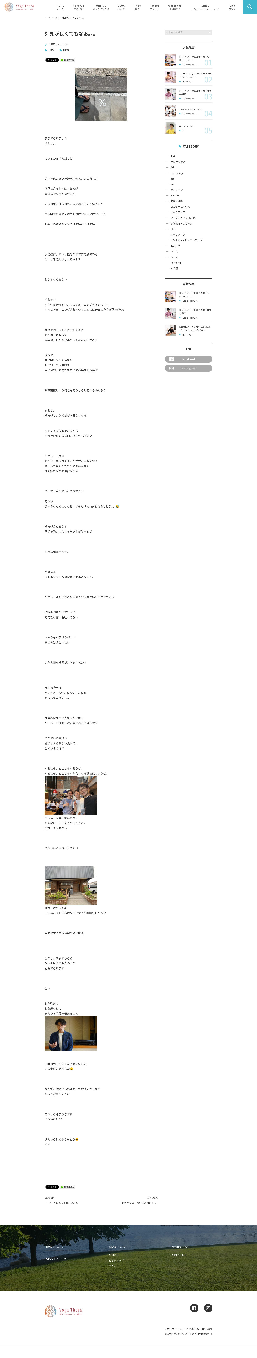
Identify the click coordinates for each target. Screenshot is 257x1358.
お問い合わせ (179, 1255)
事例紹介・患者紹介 (181, 223)
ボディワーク (177, 234)
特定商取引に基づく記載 (200, 1328)
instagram (189, 368)
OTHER (181, 1247)
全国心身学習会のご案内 (190, 109)
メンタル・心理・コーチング (186, 240)
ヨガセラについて (190, 65)
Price (137, 7)
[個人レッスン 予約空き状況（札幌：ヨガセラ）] (170, 60)
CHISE (205, 7)
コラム (51, 49)
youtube (175, 195)
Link (232, 7)
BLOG (121, 7)
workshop (175, 7)
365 (183, 131)
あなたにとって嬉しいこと (63, 1202)
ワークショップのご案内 (183, 218)
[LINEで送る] (67, 59)
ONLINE (101, 7)
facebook (188, 359)
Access (154, 7)
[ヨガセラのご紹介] (170, 128)
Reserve (78, 7)
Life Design (177, 173)
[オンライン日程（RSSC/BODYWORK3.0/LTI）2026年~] (170, 77)
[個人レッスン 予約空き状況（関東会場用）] (170, 94)
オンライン (187, 82)
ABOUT (56, 1258)
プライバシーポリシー (175, 1328)
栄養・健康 (176, 201)
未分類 (174, 268)
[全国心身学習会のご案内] (170, 111)
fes (172, 184)
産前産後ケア (177, 162)
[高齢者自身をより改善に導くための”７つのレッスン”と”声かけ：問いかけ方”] (170, 330)
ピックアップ (177, 212)
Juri (172, 156)
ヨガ (172, 229)
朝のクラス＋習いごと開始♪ (138, 1202)
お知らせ (175, 246)
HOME (60, 7)
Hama (66, 49)
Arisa (173, 167)
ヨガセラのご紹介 (187, 126)
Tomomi (175, 262)
